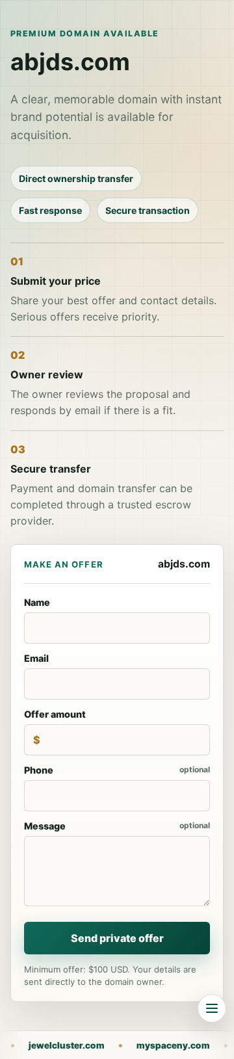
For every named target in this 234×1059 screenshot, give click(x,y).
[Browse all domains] (212, 1008)
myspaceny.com (129, 1045)
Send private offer (117, 938)
